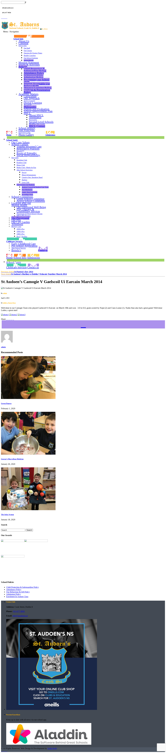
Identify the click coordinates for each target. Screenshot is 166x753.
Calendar (23, 43)
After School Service (18, 248)
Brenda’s (16, 250)
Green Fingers (6, 403)
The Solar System (7, 514)
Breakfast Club (22, 160)
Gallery (5, 303)
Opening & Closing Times (33, 53)
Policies (23, 66)
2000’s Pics (21, 229)
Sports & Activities (29, 64)
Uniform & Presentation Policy (37, 91)
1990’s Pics (21, 231)
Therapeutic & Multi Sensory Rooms (29, 214)
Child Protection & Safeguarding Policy (35, 69)
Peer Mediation (27, 190)
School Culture (19, 144)
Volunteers (17, 224)
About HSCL (36, 115)
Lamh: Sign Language (29, 192)
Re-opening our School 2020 (37, 80)
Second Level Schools (41, 121)
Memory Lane (16, 227)
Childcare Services (14, 241)
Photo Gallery (26, 134)
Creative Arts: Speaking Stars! (32, 177)
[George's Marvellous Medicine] (28, 454)
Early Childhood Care (23, 243)
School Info (18, 39)
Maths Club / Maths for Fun (26, 167)
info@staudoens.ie (20, 616)
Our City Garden (20, 222)
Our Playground (20, 217)
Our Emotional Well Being (31, 207)
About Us (24, 41)
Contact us (43, 250)
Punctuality (33, 120)
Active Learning (29, 100)
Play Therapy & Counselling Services (28, 210)
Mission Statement (29, 62)
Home (8, 135)
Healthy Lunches (30, 55)
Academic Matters (28, 94)
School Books (29, 60)
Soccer (24, 172)
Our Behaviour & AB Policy (33, 75)
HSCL (27, 113)
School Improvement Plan (38, 111)
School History (27, 128)
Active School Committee (31, 200)
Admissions (50, 135)
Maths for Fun (37, 124)
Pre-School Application (24, 245)
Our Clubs (15, 158)
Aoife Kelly (52, 748)
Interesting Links (24, 132)
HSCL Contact (37, 126)
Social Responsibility (28, 155)
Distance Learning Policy (38, 87)
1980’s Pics (21, 234)
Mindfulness (23, 215)
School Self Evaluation (36, 109)
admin (5, 293)
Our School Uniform (31, 58)
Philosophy (30, 107)
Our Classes (28, 50)
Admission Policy (33, 77)
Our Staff (27, 48)
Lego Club (25, 182)
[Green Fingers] (28, 398)
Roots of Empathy (27, 153)
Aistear (28, 104)
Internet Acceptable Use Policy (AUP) (37, 84)
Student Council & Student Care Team (35, 187)
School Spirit (12, 140)
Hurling (24, 180)
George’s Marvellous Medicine (12, 459)
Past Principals (27, 130)
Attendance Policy (34, 73)
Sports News (12, 303)
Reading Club (21, 163)
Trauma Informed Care (29, 146)
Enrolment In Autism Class (17, 596)
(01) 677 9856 (19, 611)
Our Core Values (20, 142)
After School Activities (25, 170)
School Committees (22, 196)
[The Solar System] (28, 509)
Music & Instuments (29, 175)
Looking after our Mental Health (21, 204)
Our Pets (16, 220)
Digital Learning (33, 102)
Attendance (35, 117)
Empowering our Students (26, 185)
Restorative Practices (28, 148)
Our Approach (32, 98)
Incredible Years (27, 195)
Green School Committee (30, 198)
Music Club (21, 165)
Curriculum (30, 96)
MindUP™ (20, 151)
